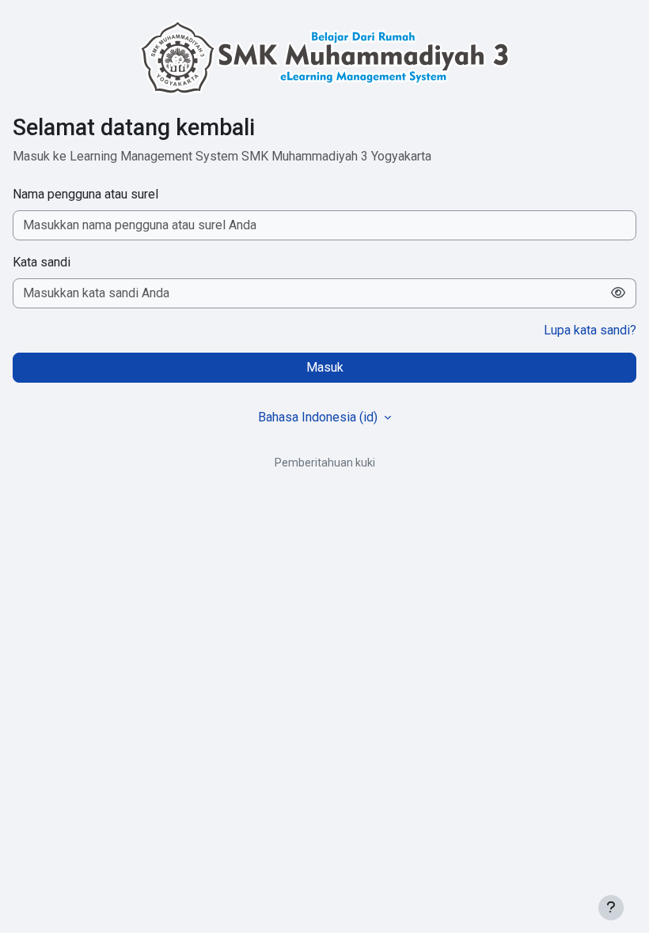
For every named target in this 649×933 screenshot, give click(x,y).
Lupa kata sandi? (590, 330)
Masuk (324, 367)
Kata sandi (41, 262)
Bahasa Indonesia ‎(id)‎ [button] (319, 417)
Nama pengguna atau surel (85, 194)
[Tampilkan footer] (611, 907)
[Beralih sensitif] (618, 293)
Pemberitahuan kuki (325, 462)
